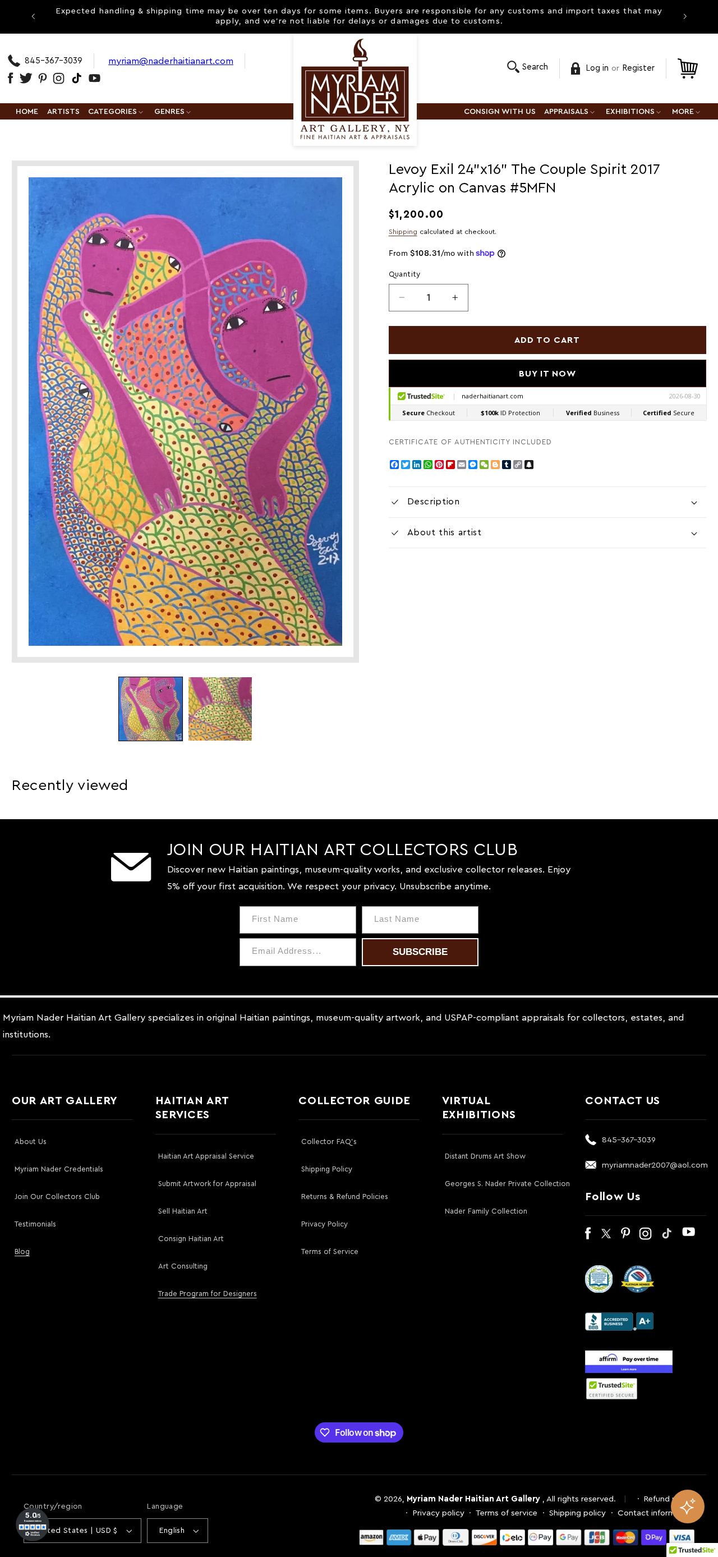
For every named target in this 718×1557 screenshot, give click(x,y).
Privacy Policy (324, 1224)
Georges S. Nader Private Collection (507, 1183)
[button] (527, 67)
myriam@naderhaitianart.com (170, 61)
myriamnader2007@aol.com (655, 1165)
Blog (22, 1251)
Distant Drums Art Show (485, 1156)
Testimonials (35, 1224)
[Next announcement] (685, 16)
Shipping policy (577, 1513)
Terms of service (506, 1513)
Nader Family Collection (486, 1211)
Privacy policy (438, 1513)
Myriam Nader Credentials (59, 1169)
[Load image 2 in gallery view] (220, 709)
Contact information (656, 1513)
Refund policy (669, 1499)
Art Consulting (183, 1266)
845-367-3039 (53, 61)
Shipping (403, 231)
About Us (31, 1141)
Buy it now (548, 373)
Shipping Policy (326, 1169)
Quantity (405, 274)
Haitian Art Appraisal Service (206, 1156)
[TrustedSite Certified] (611, 1388)
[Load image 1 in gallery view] (150, 709)
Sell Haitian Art (183, 1211)
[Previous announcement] (33, 16)
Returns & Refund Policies (344, 1196)
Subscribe (420, 952)
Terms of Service (329, 1251)
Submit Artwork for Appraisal (207, 1183)
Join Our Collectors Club (57, 1196)
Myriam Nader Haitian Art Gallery (473, 1499)
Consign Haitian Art (191, 1238)
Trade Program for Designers (207, 1293)
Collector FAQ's (329, 1141)
